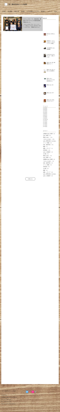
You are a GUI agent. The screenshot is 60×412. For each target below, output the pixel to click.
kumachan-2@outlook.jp (9, 403)
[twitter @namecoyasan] (27, 392)
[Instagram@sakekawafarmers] (33, 392)
